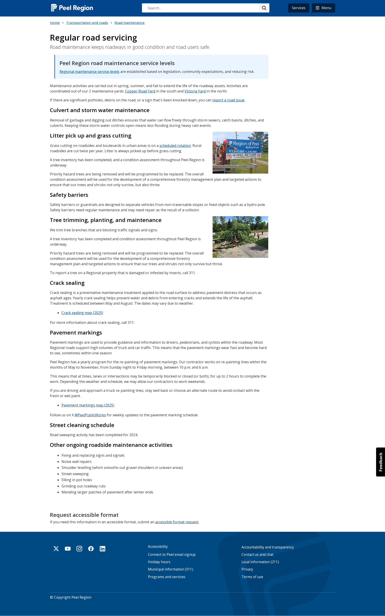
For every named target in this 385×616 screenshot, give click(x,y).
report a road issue (228, 100)
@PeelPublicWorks (90, 415)
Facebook (90, 548)
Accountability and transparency (268, 547)
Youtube (67, 548)
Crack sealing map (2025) (82, 312)
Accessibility (158, 546)
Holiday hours (159, 562)
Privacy (247, 569)
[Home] (72, 8)
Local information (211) (260, 562)
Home (55, 22)
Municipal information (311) (170, 569)
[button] (323, 7)
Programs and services (166, 577)
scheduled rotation (175, 145)
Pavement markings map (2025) (87, 405)
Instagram (79, 548)
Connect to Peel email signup (172, 554)
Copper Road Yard (140, 91)
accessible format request (176, 521)
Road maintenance (130, 22)
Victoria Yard (195, 91)
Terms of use (252, 577)
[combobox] (205, 7)
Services (298, 7)
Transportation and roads (87, 22)
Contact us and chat (257, 554)
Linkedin (102, 548)
